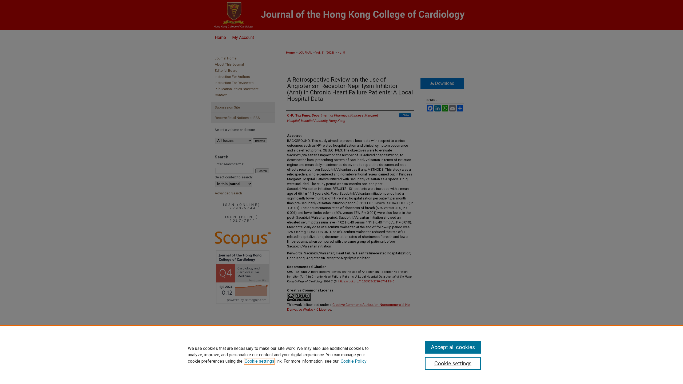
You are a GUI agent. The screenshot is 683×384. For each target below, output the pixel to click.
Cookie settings (259, 361)
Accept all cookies (453, 347)
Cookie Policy (354, 361)
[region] (341, 354)
